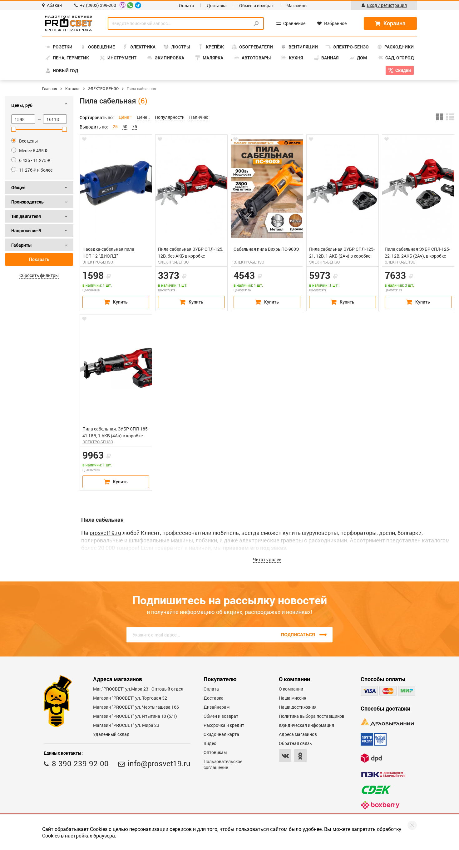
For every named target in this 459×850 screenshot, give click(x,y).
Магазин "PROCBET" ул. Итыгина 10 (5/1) (135, 716)
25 (115, 126)
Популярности (170, 117)
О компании (291, 689)
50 (124, 126)
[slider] (13, 129)
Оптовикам (215, 752)
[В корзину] (115, 302)
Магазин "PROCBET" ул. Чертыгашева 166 (136, 707)
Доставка (217, 5)
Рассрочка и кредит (224, 725)
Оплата (186, 5)
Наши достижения (298, 707)
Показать (39, 259)
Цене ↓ (143, 117)
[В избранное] (84, 139)
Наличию (198, 117)
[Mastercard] (388, 691)
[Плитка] (439, 116)
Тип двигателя (26, 216)
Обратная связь (295, 743)
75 (134, 126)
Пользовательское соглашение (223, 764)
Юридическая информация (306, 725)
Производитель (27, 202)
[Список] (450, 116)
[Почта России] (374, 739)
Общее (18, 187)
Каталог (72, 88)
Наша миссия (292, 698)
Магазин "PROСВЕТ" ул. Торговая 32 (130, 698)
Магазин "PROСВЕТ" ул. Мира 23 (126, 725)
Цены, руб (21, 105)
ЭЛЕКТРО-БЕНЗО (103, 88)
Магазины (297, 5)
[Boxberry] (380, 805)
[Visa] (369, 691)
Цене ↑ (125, 117)
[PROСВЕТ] (68, 23)
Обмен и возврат (256, 5)
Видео (210, 743)
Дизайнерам (217, 707)
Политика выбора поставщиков (311, 716)
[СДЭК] (376, 790)
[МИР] (406, 691)
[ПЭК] (383, 774)
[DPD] (371, 757)
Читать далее (267, 559)
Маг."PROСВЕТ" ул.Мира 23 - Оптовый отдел (138, 689)
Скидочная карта (221, 734)
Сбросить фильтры (39, 275)
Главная (49, 88)
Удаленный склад (111, 734)
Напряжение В (26, 231)
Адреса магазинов (298, 734)
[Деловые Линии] (387, 722)
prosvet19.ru (105, 532)
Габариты (21, 245)
